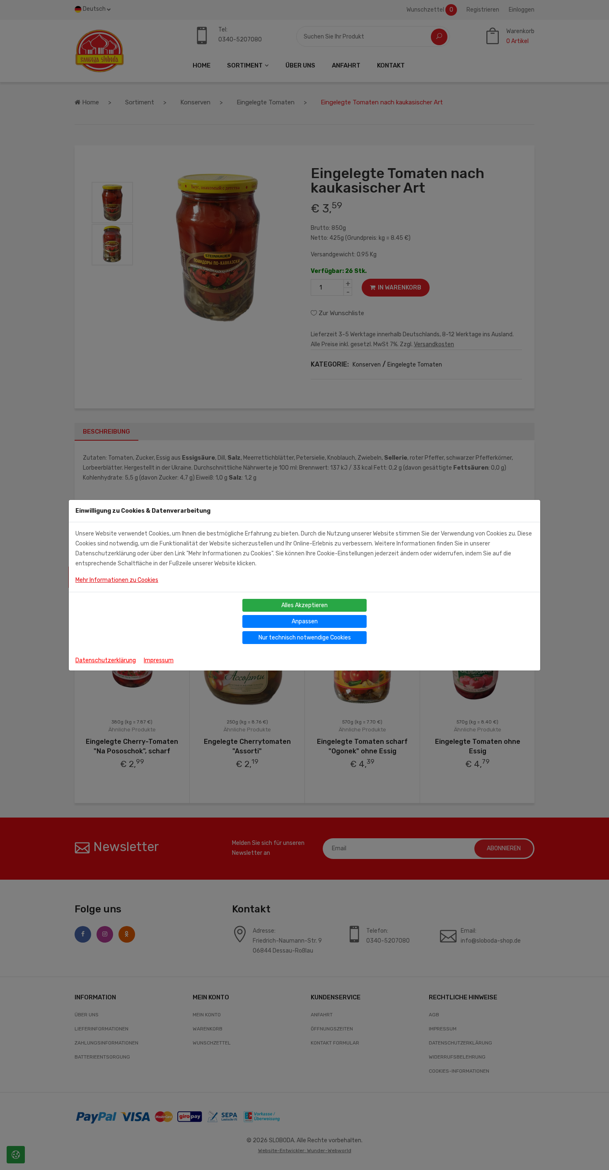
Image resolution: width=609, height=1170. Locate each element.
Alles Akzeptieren (304, 605)
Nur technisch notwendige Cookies (305, 637)
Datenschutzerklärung (105, 660)
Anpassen (305, 621)
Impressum (159, 660)
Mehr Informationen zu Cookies (116, 580)
